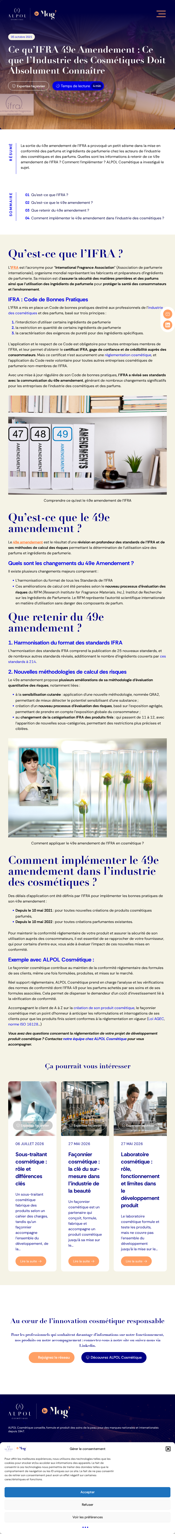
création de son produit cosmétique (104, 1007)
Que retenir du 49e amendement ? (60, 210)
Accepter (87, 1492)
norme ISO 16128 (23, 1024)
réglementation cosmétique (128, 355)
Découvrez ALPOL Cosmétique (116, 1357)
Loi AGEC (156, 1018)
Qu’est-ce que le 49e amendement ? (62, 202)
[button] (168, 1449)
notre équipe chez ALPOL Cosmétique (95, 1038)
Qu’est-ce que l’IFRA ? (49, 194)
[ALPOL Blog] (33, 14)
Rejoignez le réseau (54, 1357)
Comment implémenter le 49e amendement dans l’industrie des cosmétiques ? (97, 218)
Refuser (87, 1504)
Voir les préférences (87, 1517)
